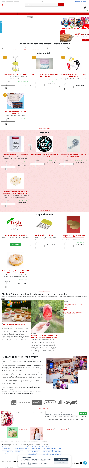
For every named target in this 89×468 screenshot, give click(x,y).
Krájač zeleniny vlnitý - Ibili (44, 235)
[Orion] (37, 402)
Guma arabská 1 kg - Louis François (15, 154)
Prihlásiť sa (83, 413)
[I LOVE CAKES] (25, 402)
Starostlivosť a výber (47, 446)
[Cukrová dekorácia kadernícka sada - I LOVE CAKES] (73, 63)
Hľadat (61, 5)
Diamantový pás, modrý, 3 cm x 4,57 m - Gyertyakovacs (74, 155)
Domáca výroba (21, 13)
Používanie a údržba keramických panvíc (72, 312)
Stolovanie (41, 13)
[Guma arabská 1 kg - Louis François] (15, 144)
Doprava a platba (10, 1)
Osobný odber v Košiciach (33, 450)
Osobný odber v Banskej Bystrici (35, 446)
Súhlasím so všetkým (61, 459)
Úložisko (36, 13)
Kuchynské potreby (12, 13)
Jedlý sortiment (64, 13)
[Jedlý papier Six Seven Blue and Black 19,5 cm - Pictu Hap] (44, 144)
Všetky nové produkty (44, 210)
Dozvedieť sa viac (23, 429)
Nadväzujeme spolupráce (21, 448)
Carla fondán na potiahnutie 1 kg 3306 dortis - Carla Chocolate (15, 272)
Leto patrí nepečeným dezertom (13, 324)
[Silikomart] (67, 402)
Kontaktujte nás (63, 429)
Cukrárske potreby (55, 13)
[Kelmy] (50, 402)
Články (3, 299)
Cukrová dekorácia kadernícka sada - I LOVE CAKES (73, 75)
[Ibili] (14, 402)
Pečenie (47, 13)
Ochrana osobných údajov (8, 451)
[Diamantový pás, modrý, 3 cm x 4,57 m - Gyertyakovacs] (73, 144)
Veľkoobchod (16, 1)
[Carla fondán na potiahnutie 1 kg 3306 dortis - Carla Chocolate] (15, 260)
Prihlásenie (78, 1)
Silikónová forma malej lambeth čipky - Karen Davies (44, 75)
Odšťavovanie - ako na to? (69, 302)
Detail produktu (15, 244)
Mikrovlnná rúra (66, 306)
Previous (30, 17)
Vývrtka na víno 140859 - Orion (15, 74)
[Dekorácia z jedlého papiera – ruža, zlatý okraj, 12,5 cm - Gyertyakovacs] (15, 181)
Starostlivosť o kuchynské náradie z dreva (72, 304)
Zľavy (2, 13)
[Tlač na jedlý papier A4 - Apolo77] (15, 224)
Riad (5, 13)
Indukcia (65, 307)
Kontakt (3, 1)
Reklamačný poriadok (7, 450)
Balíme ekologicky (19, 450)
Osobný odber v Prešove (33, 453)
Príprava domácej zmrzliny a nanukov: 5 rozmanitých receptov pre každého (44, 336)
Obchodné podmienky (7, 453)
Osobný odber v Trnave (32, 454)
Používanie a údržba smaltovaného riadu (52, 453)
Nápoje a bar (29, 13)
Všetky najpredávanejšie (44, 291)
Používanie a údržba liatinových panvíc (52, 451)
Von (83, 13)
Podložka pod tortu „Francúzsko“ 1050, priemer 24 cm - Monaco (73, 236)
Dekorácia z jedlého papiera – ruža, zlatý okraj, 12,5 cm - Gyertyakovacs (15, 192)
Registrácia (83, 1)
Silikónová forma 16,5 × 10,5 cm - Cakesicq (15, 112)
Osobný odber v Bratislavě (33, 448)
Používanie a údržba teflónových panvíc (52, 454)
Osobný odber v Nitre (32, 451)
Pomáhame (17, 451)
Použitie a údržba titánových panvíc (71, 313)
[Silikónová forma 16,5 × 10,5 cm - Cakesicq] (15, 101)
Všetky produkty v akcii (44, 128)
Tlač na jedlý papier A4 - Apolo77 (15, 235)
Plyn (64, 310)
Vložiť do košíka (22, 85)
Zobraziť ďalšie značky (44, 408)
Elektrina (65, 309)
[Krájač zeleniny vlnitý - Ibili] (44, 224)
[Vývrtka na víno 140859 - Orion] (15, 63)
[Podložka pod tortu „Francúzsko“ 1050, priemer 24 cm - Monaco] (73, 224)
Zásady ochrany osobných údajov (67, 419)
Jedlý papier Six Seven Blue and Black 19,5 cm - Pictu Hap (44, 155)
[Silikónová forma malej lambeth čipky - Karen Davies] (44, 63)
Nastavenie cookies (61, 462)
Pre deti (79, 13)
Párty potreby (72, 13)
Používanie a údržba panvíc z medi (51, 450)
